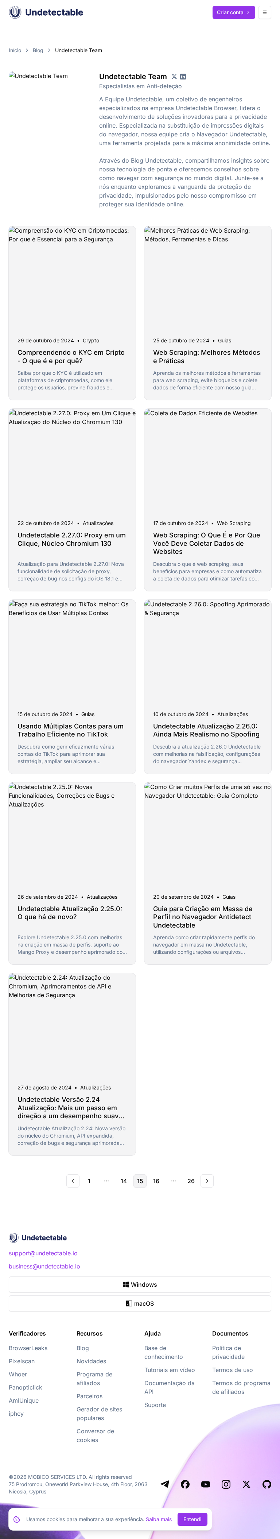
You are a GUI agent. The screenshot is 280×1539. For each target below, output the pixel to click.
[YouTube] (205, 1484)
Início (15, 50)
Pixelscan (22, 1361)
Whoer (18, 1374)
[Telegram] (164, 1484)
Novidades (91, 1361)
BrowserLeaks (28, 1348)
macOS (144, 1303)
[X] (174, 76)
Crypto (91, 340)
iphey (16, 1413)
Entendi (192, 1519)
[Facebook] (185, 1484)
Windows (144, 1284)
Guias (224, 340)
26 (191, 1181)
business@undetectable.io (44, 1266)
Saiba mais (159, 1519)
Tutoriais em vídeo (169, 1369)
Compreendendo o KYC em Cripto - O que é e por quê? (71, 357)
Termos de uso (232, 1369)
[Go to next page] (207, 1181)
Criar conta (230, 12)
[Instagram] (226, 1484)
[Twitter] (246, 1484)
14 (124, 1181)
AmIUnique (24, 1400)
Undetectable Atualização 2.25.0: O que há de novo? (70, 913)
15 (140, 1181)
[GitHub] (266, 1484)
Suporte (155, 1404)
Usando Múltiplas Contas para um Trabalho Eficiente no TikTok (71, 730)
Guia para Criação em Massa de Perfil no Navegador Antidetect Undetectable (203, 917)
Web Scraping (234, 523)
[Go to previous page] (72, 1181)
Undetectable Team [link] (78, 50)
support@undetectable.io (43, 1253)
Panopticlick (25, 1387)
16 (156, 1181)
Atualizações (98, 523)
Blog (38, 50)
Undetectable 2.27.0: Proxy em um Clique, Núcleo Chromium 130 (72, 539)
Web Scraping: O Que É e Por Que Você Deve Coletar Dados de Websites (206, 543)
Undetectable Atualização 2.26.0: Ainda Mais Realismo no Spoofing (206, 730)
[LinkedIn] (183, 76)
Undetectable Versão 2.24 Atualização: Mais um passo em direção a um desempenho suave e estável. (70, 1112)
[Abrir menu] (264, 12)
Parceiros (89, 1396)
